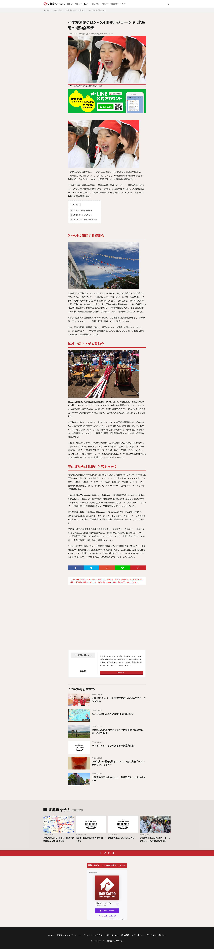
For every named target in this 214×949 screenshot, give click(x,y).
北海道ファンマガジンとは (68, 935)
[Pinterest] (138, 567)
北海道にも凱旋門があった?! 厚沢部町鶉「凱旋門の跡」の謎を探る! (117, 731)
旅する (69, 4)
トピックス (94, 4)
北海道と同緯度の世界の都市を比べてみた (91, 839)
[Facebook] (76, 567)
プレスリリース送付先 (93, 935)
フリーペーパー (112, 935)
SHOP (122, 4)
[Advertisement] (107, 613)
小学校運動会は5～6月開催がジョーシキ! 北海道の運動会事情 (85, 10)
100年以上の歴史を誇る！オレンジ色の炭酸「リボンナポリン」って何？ (118, 763)
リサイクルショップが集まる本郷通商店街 (113, 745)
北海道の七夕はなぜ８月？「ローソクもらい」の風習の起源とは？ (155, 839)
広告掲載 (125, 935)
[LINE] (122, 567)
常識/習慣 (96, 34)
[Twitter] (91, 567)
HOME (47, 10)
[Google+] (107, 567)
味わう (77, 4)
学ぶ (85, 4)
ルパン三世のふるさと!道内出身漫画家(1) (112, 713)
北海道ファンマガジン (114, 941)
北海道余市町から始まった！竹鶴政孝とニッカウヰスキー (118, 779)
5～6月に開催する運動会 (81, 210)
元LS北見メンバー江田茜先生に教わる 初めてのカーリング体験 (119, 700)
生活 (101, 34)
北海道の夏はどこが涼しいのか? (121, 838)
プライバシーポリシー (156, 935)
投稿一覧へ (121, 672)
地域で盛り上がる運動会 (81, 215)
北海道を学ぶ (57, 10)
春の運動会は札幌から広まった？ (85, 219)
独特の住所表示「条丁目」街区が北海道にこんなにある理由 (58, 839)
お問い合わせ (138, 935)
